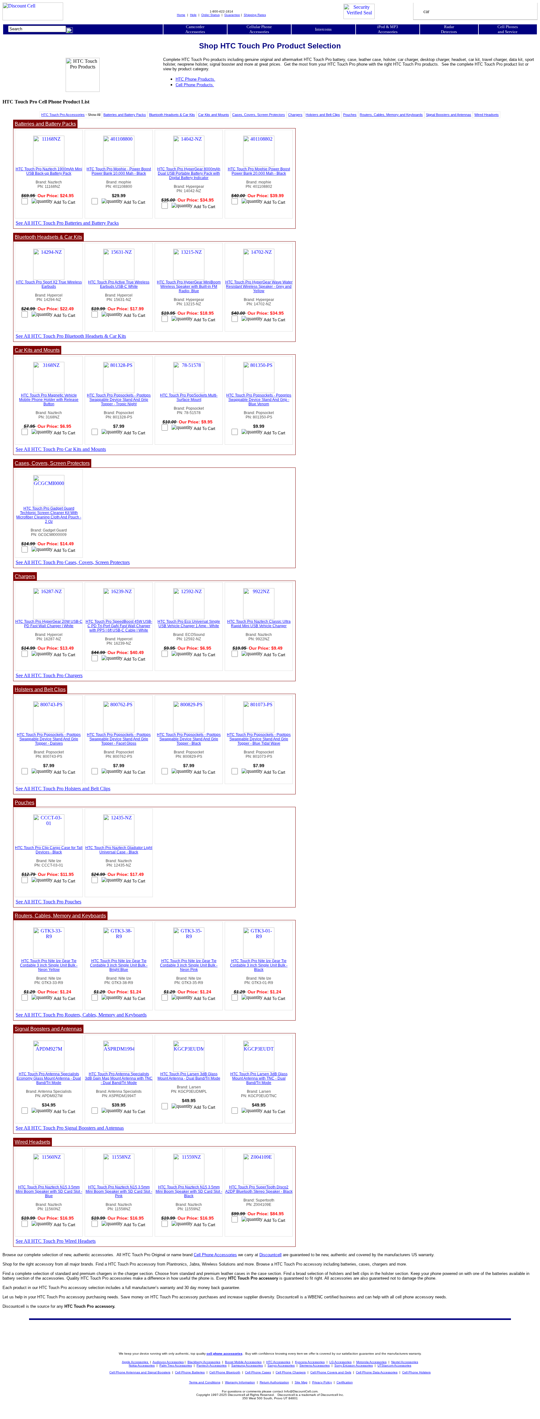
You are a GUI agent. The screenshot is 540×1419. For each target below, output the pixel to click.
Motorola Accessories (371, 1362)
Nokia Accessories (142, 1365)
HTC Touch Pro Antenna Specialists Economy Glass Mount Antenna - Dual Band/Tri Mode (49, 1078)
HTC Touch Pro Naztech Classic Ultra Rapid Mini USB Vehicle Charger (259, 623)
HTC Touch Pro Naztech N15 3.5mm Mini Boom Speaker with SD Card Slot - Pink (119, 1191)
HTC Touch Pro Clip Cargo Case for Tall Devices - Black (48, 850)
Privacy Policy (322, 1382)
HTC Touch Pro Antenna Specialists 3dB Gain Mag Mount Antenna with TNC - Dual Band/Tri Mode (118, 1078)
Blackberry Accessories (204, 1362)
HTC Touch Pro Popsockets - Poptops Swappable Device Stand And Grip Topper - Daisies (49, 739)
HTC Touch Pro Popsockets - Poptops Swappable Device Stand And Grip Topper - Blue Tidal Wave (259, 739)
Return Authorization (274, 1382)
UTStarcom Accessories (394, 1365)
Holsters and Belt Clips (323, 115)
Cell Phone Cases (258, 1372)
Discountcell (270, 1254)
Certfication (345, 1382)
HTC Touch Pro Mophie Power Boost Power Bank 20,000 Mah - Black (259, 171)
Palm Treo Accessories (175, 1365)
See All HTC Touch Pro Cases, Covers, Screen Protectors (73, 562)
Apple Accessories (135, 1362)
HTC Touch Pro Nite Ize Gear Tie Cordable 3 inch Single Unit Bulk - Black (259, 965)
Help (193, 15)
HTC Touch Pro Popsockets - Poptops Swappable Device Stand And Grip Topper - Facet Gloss (119, 739)
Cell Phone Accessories (215, 1254)
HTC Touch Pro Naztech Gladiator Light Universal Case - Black (118, 850)
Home (181, 15)
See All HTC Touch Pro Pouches (48, 901)
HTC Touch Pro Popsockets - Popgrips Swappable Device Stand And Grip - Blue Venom (258, 399)
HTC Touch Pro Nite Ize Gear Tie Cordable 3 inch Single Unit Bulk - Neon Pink (189, 965)
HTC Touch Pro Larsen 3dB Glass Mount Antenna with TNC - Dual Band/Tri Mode (259, 1078)
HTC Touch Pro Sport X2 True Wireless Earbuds (49, 284)
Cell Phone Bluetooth (224, 1372)
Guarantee (232, 15)
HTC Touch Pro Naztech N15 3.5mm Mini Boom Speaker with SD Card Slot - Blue (49, 1191)
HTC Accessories (278, 1362)
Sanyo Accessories (281, 1365)
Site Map (301, 1382)
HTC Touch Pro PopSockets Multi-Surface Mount (189, 397)
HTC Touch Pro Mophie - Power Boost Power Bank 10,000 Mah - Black (119, 171)
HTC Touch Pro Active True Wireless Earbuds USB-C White (118, 284)
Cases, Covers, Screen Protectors (258, 115)
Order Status (210, 15)
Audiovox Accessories (168, 1362)
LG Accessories (340, 1362)
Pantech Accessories (212, 1365)
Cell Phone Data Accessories (377, 1372)
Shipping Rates (255, 15)
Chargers (295, 115)
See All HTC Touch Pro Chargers (49, 675)
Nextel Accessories (404, 1362)
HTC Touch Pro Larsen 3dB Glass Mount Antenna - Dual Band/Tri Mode (189, 1076)
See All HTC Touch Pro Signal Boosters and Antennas (70, 1128)
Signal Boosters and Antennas (448, 115)
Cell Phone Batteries (190, 1372)
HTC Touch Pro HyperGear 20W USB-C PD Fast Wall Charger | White (48, 623)
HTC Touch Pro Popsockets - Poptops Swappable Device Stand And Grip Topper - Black (189, 739)
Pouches (350, 115)
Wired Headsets (486, 115)
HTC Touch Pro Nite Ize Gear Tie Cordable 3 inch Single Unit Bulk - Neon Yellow (49, 965)
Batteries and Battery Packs (124, 115)
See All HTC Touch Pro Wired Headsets (56, 1241)
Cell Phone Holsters (416, 1372)
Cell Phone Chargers (291, 1372)
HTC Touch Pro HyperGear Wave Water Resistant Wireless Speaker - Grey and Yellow (258, 286)
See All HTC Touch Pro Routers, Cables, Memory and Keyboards (81, 1014)
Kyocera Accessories (310, 1362)
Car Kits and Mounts (213, 115)
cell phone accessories (224, 1353)
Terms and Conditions (204, 1382)
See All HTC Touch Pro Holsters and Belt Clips (63, 788)
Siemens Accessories (314, 1365)
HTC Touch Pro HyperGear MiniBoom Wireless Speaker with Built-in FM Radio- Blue (189, 286)
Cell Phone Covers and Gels (330, 1372)
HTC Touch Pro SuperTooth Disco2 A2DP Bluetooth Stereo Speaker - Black (258, 1189)
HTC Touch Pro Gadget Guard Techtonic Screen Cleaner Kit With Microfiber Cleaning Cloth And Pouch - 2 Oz (48, 515)
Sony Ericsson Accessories (353, 1365)
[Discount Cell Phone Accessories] (32, 18)
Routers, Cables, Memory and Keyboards (391, 115)
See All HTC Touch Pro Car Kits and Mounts (61, 449)
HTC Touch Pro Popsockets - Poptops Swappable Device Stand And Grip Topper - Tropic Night (119, 399)
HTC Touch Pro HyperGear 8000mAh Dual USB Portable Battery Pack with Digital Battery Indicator (188, 173)
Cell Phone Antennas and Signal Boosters (139, 1372)
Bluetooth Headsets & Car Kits (172, 115)
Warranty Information (240, 1382)
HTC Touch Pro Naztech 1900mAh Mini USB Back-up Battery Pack (49, 171)
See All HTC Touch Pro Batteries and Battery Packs (67, 223)
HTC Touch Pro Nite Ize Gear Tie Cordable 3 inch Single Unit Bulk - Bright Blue (119, 965)
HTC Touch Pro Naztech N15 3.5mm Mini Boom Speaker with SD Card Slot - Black (189, 1191)
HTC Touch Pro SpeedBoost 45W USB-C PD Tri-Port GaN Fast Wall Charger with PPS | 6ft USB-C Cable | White (119, 625)
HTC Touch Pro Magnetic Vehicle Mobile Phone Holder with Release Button (48, 399)
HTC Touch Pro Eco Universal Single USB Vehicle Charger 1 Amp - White (189, 623)
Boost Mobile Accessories (243, 1362)
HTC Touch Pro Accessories (63, 115)
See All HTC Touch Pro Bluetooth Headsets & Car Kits (71, 336)
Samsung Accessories (247, 1365)
